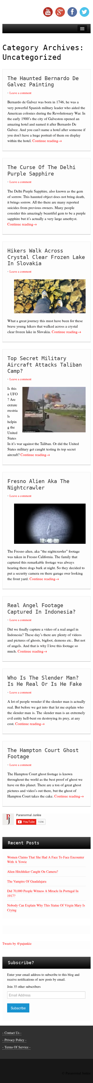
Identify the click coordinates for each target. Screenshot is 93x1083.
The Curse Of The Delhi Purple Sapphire (41, 170)
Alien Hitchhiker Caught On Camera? (32, 871)
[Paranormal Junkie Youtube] (48, 12)
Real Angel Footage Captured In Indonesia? (41, 608)
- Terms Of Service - (16, 1047)
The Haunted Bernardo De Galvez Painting (43, 81)
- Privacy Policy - (14, 1040)
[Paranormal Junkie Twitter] (84, 12)
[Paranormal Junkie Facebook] (72, 12)
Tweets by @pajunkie (16, 943)
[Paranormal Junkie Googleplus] (60, 12)
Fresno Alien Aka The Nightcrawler (38, 484)
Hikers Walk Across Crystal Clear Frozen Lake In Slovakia (46, 257)
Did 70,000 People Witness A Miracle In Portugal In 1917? (42, 893)
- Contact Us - (11, 1032)
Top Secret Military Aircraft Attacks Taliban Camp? (44, 364)
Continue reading (47, 140)
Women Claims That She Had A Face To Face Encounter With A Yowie (45, 859)
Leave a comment (20, 93)
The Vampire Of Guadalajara (26, 881)
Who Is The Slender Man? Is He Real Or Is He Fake (44, 681)
